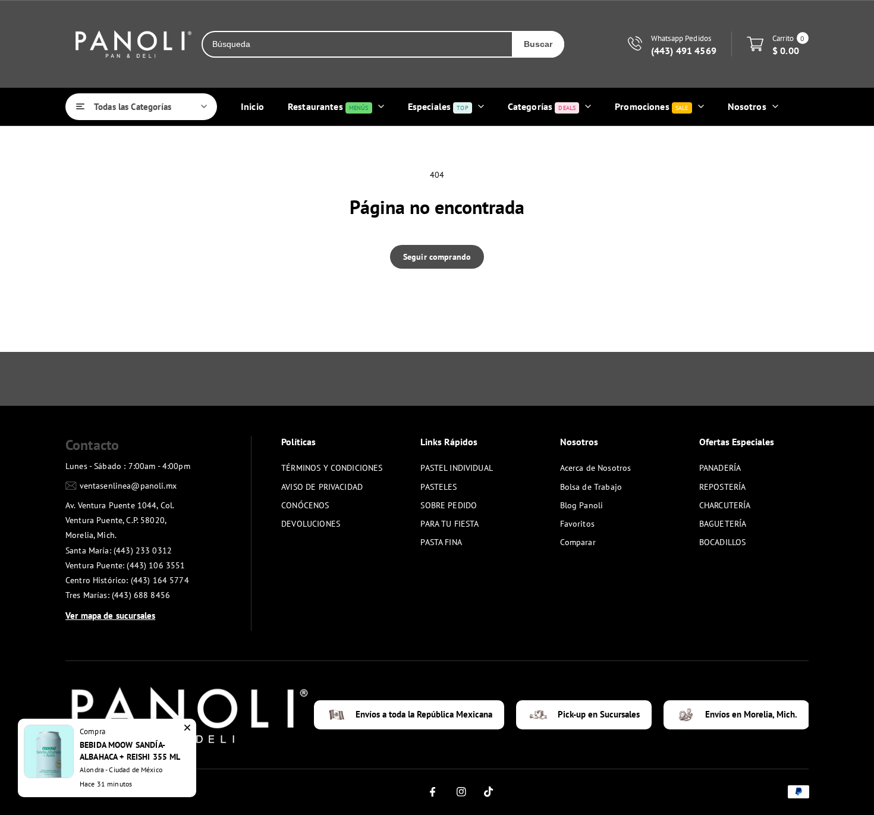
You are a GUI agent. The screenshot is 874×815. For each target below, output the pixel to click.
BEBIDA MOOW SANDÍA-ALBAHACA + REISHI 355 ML (130, 751)
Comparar (578, 542)
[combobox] (357, 44)
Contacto (92, 445)
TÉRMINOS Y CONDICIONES (331, 467)
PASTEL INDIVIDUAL (456, 467)
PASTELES (438, 487)
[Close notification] (187, 728)
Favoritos (577, 523)
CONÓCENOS (305, 505)
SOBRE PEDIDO (448, 505)
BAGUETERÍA (723, 523)
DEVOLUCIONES (310, 523)
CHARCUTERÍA (725, 505)
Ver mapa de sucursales (110, 615)
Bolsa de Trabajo (591, 487)
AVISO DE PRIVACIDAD (322, 487)
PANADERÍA (720, 467)
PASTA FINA (441, 542)
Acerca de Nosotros (595, 467)
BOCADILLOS (722, 542)
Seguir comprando (437, 256)
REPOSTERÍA (722, 487)
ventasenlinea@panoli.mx (128, 485)
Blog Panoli (581, 505)
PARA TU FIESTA (449, 523)
